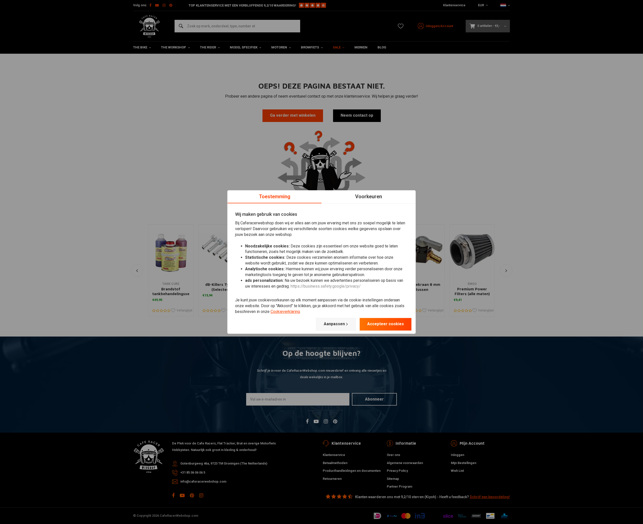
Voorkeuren (368, 196)
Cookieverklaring (285, 311)
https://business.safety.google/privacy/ (326, 286)
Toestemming (274, 196)
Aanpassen (334, 323)
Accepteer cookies (385, 323)
